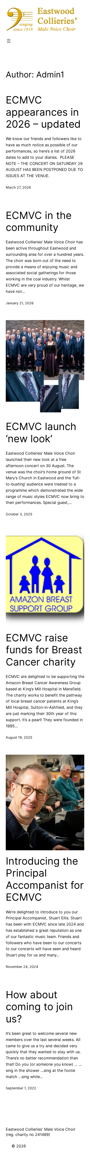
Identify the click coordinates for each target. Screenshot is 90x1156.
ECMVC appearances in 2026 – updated (43, 112)
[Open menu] (9, 41)
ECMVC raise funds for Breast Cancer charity (44, 650)
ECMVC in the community (39, 221)
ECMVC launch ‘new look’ (41, 432)
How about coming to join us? (39, 1007)
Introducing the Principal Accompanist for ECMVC (45, 879)
